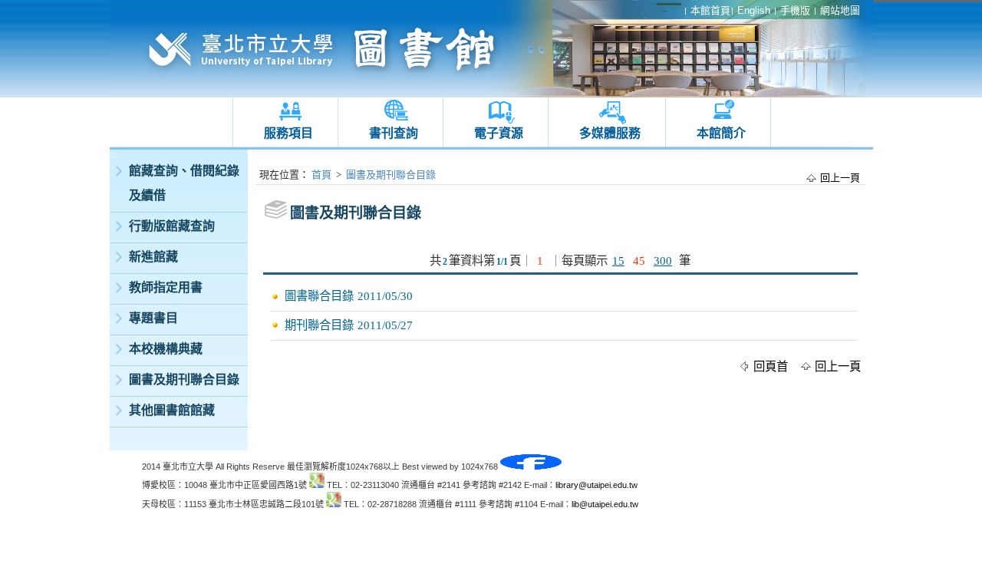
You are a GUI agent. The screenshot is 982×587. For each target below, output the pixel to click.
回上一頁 (840, 177)
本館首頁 (710, 10)
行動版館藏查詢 (172, 225)
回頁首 (770, 366)
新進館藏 (153, 256)
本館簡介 (721, 133)
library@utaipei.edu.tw (596, 485)
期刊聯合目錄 (319, 324)
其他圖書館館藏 (172, 410)
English (753, 10)
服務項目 (288, 133)
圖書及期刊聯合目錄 (184, 379)
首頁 (321, 174)
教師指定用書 (166, 287)
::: (113, 154)
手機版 (795, 10)
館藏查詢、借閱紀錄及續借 (184, 183)
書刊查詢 (393, 133)
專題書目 (153, 318)
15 (618, 260)
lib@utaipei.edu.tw (605, 504)
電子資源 (498, 133)
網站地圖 (840, 10)
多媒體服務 (610, 133)
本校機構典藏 (166, 348)
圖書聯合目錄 (319, 295)
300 (663, 260)
